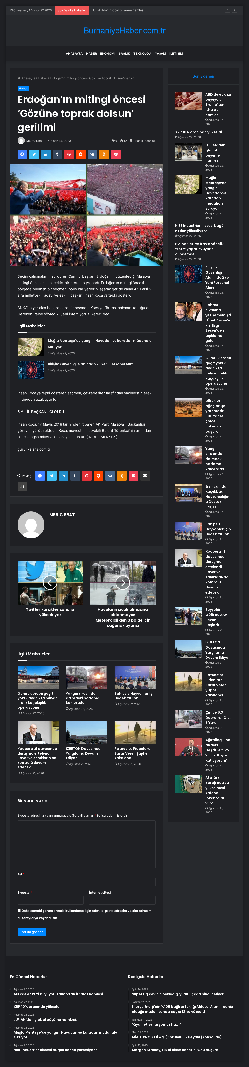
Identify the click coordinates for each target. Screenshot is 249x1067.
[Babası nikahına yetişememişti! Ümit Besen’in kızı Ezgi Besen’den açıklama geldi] (188, 311)
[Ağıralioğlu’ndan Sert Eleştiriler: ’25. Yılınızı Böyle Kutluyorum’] (188, 747)
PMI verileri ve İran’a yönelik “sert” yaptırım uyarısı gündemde (199, 249)
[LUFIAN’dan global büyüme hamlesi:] (188, 152)
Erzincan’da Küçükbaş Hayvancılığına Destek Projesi (217, 496)
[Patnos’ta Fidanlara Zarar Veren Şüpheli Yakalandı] (135, 732)
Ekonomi (107, 53)
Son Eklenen (203, 76)
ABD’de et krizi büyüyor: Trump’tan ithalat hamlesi (218, 104)
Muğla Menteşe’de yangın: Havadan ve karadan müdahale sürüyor (216, 193)
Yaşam (160, 53)
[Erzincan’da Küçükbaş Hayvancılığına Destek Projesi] (188, 493)
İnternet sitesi (100, 892)
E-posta (25, 892)
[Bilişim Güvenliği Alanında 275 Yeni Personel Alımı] (31, 370)
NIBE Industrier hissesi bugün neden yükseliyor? (200, 228)
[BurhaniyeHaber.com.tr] (124, 30)
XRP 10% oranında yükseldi (198, 132)
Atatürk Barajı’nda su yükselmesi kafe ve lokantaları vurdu (217, 790)
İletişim (176, 53)
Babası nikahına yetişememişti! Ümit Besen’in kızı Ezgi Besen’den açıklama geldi (218, 322)
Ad (21, 874)
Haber (91, 53)
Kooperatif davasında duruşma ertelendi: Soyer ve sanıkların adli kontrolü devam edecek (38, 758)
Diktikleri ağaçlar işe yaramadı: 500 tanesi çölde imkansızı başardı (215, 416)
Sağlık (124, 53)
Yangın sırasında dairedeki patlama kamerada (82, 698)
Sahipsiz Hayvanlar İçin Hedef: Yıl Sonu (135, 696)
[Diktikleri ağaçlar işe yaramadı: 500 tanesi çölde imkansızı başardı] (188, 407)
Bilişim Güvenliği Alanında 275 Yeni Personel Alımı (91, 364)
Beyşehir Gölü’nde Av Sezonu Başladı (216, 617)
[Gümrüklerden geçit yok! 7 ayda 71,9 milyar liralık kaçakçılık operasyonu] (38, 677)
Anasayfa (74, 53)
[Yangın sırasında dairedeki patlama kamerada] (86, 677)
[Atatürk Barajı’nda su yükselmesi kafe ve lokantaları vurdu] (188, 784)
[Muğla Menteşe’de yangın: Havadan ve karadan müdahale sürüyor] (31, 347)
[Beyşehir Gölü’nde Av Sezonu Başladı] (188, 616)
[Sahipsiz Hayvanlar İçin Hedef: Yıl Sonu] (135, 677)
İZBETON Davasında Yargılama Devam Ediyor (83, 753)
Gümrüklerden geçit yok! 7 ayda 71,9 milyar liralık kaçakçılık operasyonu (37, 700)
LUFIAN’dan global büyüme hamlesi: (118, 10)
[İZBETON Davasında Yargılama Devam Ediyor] (86, 732)
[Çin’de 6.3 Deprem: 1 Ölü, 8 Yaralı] (188, 719)
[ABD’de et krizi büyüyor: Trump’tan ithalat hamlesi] (188, 101)
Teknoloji (142, 53)
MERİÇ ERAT (35, 140)
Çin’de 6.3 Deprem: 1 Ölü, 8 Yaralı (218, 717)
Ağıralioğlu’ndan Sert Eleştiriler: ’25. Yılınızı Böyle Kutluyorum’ (217, 750)
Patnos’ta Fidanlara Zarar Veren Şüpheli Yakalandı (133, 753)
